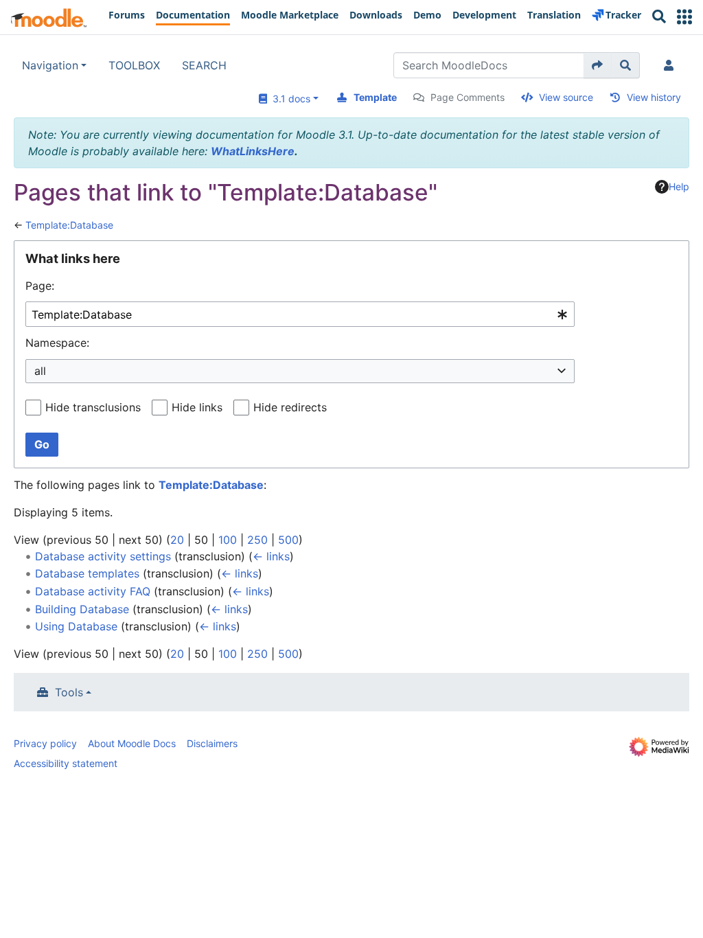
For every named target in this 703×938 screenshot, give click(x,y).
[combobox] (300, 314)
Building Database (82, 609)
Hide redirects (290, 407)
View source (566, 97)
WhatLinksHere (253, 151)
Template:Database (69, 225)
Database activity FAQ (92, 591)
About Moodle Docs (132, 743)
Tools (69, 692)
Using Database (76, 626)
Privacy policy (45, 743)
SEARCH (204, 65)
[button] (684, 16)
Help (679, 186)
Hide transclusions (93, 407)
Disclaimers (212, 743)
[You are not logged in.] (671, 65)
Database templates (87, 573)
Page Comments (467, 97)
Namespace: (57, 343)
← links (271, 556)
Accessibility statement (65, 763)
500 (288, 540)
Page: (39, 286)
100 (227, 540)
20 (177, 540)
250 (257, 540)
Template (375, 97)
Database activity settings (103, 556)
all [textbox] (40, 371)
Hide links (197, 407)
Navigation (50, 65)
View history (654, 97)
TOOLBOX (134, 65)
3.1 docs (288, 98)
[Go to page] (598, 65)
